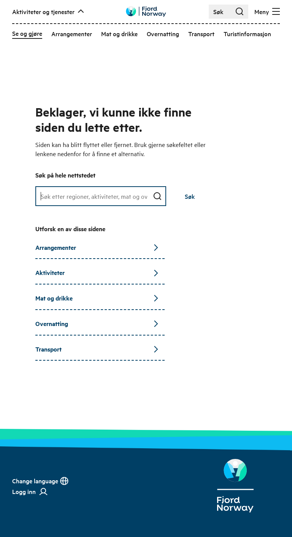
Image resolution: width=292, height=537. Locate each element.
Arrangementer (55, 247)
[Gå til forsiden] (146, 11)
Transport (48, 349)
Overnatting (51, 323)
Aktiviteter (50, 272)
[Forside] (235, 486)
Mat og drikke (54, 298)
